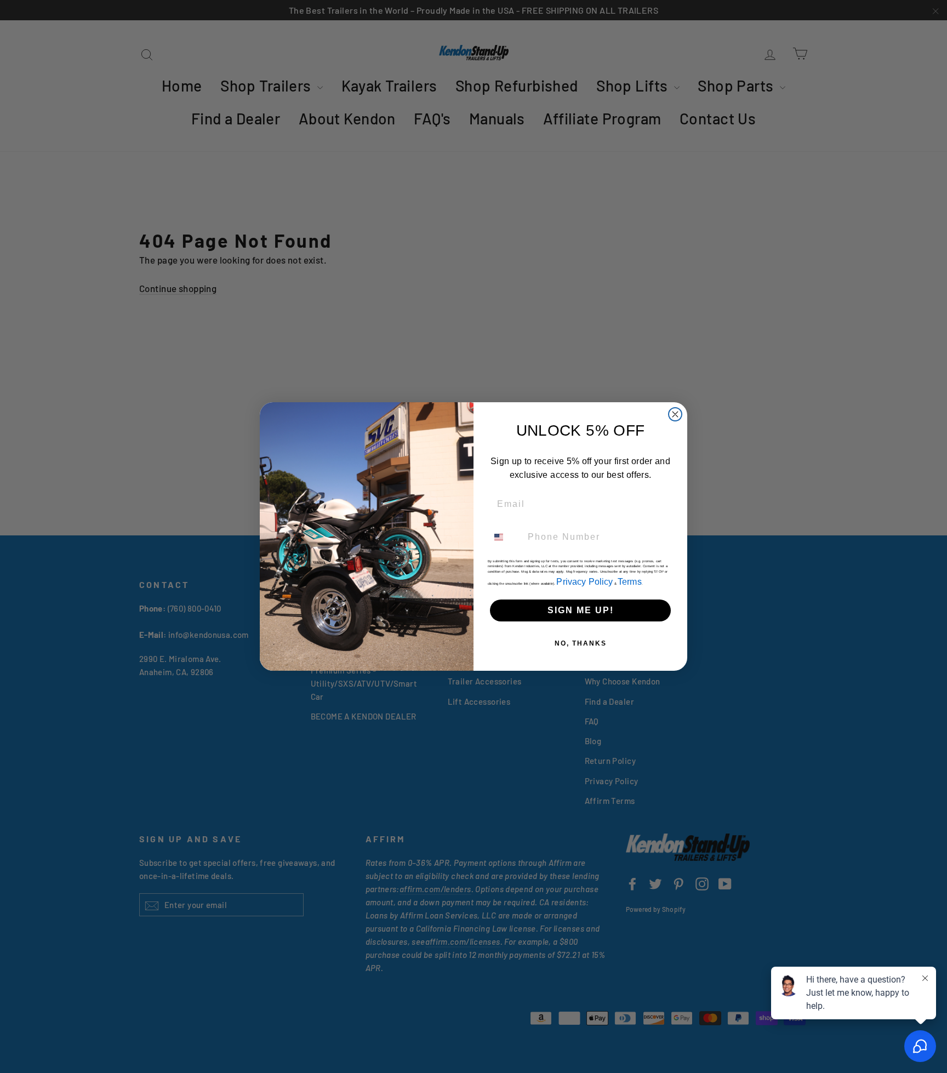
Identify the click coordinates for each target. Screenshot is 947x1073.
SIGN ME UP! (580, 610)
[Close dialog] (675, 414)
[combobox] (505, 537)
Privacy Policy (584, 581)
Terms (630, 581)
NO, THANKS (581, 643)
